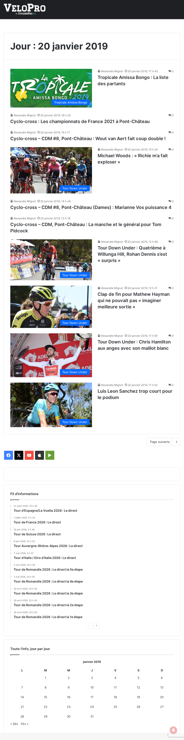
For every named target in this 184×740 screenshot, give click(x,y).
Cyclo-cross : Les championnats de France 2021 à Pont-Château (80, 121)
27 (162, 707)
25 (115, 707)
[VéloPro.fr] (24, 9)
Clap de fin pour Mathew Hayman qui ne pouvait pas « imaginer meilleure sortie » (134, 300)
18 (115, 697)
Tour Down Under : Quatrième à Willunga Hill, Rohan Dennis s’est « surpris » (132, 254)
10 (92, 687)
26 (138, 707)
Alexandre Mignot (112, 71)
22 (45, 707)
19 (138, 697)
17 (91, 697)
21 (22, 707)
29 (45, 716)
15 (45, 697)
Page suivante (160, 442)
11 (115, 687)
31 (92, 716)
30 (68, 716)
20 (162, 697)
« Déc (14, 724)
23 (68, 707)
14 (22, 697)
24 (92, 707)
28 (22, 716)
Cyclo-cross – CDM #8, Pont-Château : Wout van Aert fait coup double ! (88, 138)
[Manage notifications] (173, 730)
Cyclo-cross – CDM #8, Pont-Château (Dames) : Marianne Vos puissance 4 (90, 207)
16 (68, 697)
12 (138, 687)
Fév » (24, 724)
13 (161, 687)
